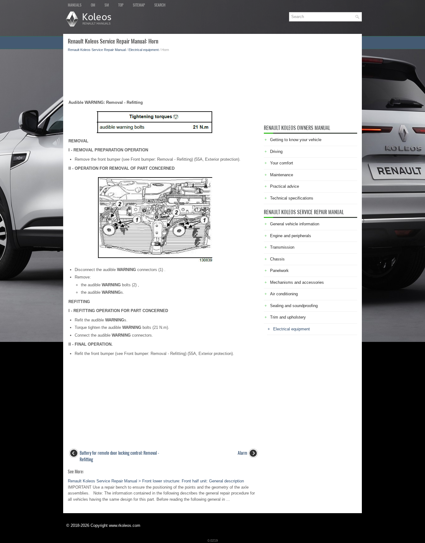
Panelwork (279, 270)
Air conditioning (284, 294)
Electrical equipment (143, 50)
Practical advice (284, 186)
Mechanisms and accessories (297, 282)
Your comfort (281, 163)
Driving (276, 151)
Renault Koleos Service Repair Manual (97, 50)
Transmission (282, 247)
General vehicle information (294, 224)
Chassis (277, 259)
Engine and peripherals (290, 235)
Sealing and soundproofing (294, 305)
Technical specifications (291, 198)
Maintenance (281, 175)
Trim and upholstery (288, 317)
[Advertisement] (163, 74)
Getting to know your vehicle (295, 139)
